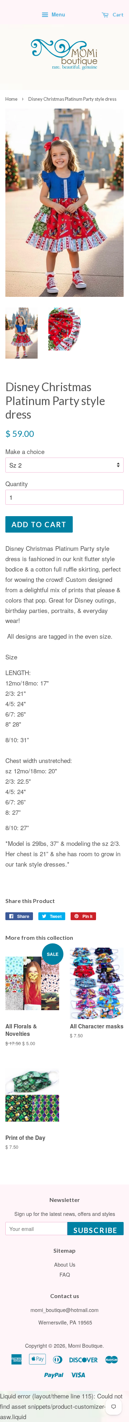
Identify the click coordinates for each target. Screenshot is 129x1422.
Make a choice (24, 451)
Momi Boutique (85, 1345)
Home (11, 99)
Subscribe (95, 1230)
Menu (57, 14)
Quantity (16, 483)
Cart (117, 14)
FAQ (64, 1274)
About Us (64, 1264)
